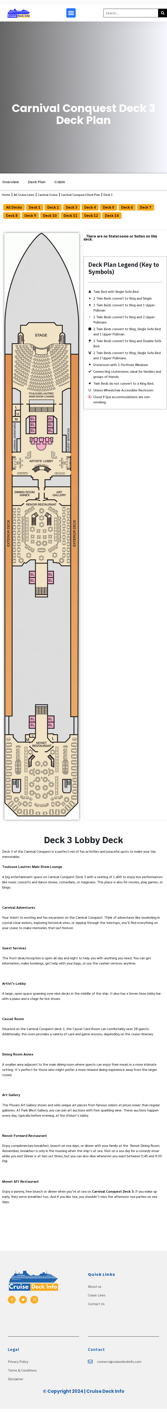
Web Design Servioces (83, 1400)
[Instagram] (34, 1300)
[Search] (162, 13)
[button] (71, 13)
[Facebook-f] (12, 1300)
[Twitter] (23, 1300)
